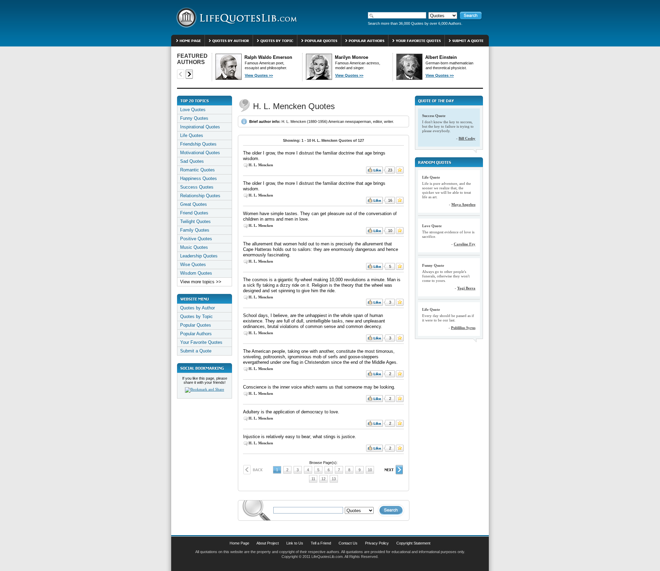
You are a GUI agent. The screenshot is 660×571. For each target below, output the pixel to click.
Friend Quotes (194, 212)
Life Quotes (191, 135)
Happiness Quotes (198, 178)
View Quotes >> (259, 75)
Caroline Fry (464, 244)
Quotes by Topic (196, 316)
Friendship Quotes (198, 144)
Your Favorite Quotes (201, 342)
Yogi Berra (466, 288)
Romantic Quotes (197, 169)
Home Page (239, 543)
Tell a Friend (321, 543)
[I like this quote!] (374, 170)
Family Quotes (194, 230)
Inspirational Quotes (200, 126)
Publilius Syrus (463, 328)
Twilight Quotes (195, 221)
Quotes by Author (197, 307)
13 (334, 479)
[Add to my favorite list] (400, 170)
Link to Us (294, 543)
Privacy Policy (377, 543)
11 (313, 479)
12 (323, 479)
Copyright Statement (413, 543)
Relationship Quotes (200, 195)
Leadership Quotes (199, 255)
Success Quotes (196, 187)
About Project (267, 543)
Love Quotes (193, 109)
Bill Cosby (467, 138)
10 (370, 470)
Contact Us (348, 543)
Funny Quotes (194, 118)
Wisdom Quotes (196, 273)
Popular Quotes (195, 325)
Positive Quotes (196, 238)
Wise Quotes (193, 264)
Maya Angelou (463, 204)
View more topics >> (200, 281)
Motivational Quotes (200, 152)
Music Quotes (194, 247)
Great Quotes (193, 204)
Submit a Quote (195, 350)
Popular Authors (196, 333)
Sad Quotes (192, 161)
